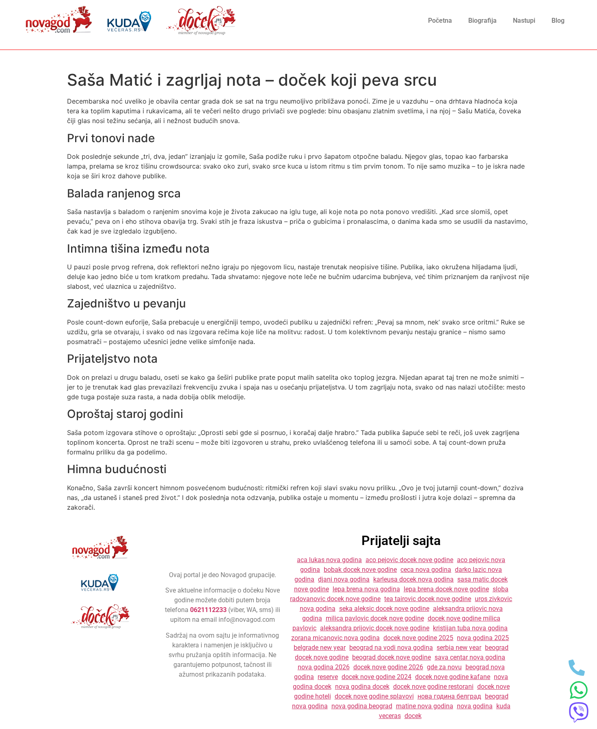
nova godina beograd (361, 706)
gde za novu (444, 667)
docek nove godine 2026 (388, 667)
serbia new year (459, 647)
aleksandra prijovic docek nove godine (374, 628)
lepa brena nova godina (366, 589)
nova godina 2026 (324, 667)
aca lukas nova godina (329, 560)
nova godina (475, 706)
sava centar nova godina (470, 657)
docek (413, 716)
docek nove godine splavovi (374, 696)
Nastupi (524, 20)
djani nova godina (344, 579)
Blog (558, 20)
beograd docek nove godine (391, 657)
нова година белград (449, 696)
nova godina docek (362, 686)
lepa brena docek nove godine (446, 589)
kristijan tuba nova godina (470, 628)
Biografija (482, 20)
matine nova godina (424, 706)
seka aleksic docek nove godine (384, 608)
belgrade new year (320, 647)
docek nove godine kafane (452, 677)
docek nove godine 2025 (418, 638)
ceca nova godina (425, 569)
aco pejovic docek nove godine (409, 560)
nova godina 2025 (483, 638)
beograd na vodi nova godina (391, 647)
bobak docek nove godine (360, 569)
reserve (328, 677)
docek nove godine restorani (433, 686)
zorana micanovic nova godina (335, 638)
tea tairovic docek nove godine (427, 599)
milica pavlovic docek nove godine (375, 618)
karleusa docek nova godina (413, 579)
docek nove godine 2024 (376, 677)
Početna (440, 20)
